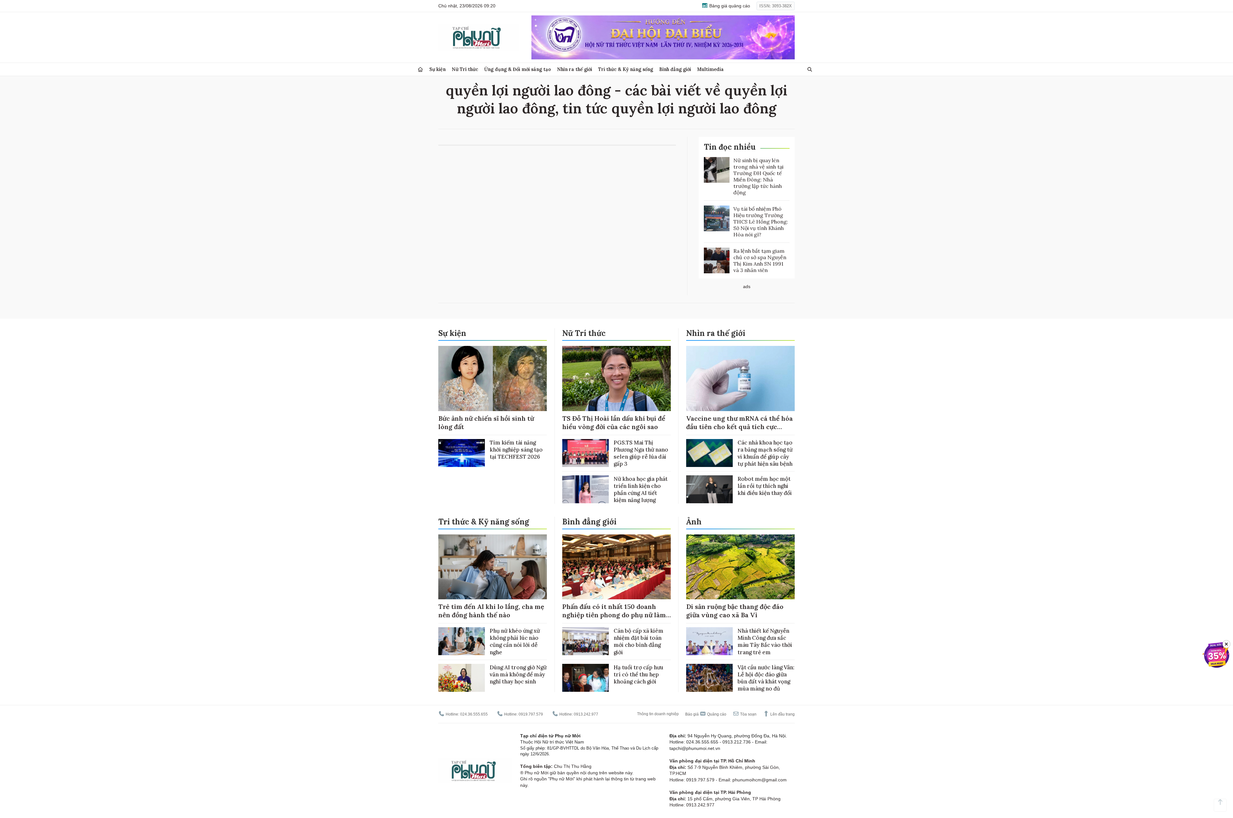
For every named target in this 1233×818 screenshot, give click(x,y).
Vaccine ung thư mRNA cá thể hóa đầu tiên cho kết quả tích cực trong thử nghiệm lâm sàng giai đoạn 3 (739, 430)
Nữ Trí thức (465, 69)
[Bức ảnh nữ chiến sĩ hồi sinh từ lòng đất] (492, 378)
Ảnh (694, 522)
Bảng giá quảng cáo (729, 5)
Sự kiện (437, 69)
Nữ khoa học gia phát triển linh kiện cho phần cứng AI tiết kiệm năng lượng (641, 489)
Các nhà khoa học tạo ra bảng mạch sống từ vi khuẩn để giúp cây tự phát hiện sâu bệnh (765, 453)
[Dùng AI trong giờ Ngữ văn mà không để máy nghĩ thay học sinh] (461, 678)
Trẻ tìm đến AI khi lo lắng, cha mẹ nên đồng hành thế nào (491, 611)
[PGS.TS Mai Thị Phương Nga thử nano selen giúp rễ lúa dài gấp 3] (585, 453)
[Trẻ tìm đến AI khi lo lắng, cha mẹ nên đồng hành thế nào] (492, 567)
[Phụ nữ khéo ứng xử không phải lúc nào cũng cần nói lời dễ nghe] (461, 641)
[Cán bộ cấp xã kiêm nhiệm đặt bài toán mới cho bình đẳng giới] (585, 641)
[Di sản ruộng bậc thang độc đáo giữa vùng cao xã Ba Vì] (740, 567)
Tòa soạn (747, 714)
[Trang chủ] (420, 69)
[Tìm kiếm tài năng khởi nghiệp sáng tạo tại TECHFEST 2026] (461, 453)
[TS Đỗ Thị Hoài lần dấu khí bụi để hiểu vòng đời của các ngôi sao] (616, 378)
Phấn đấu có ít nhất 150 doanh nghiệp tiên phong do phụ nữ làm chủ (614, 615)
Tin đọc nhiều (730, 147)
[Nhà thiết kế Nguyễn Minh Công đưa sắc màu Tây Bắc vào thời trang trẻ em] (709, 641)
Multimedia (710, 69)
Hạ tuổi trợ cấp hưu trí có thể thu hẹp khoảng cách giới (638, 674)
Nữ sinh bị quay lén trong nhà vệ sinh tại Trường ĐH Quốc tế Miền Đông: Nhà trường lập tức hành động (758, 176)
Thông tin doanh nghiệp (658, 714)
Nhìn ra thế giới (574, 69)
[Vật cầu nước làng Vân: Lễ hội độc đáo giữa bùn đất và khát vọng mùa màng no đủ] (709, 678)
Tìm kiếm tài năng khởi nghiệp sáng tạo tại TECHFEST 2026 (516, 449)
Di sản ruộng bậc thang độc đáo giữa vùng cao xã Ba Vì (734, 611)
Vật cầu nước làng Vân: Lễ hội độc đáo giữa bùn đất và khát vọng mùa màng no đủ (766, 678)
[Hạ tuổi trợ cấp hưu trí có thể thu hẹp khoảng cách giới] (585, 678)
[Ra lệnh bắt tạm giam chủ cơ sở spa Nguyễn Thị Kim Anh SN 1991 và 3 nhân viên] (717, 260)
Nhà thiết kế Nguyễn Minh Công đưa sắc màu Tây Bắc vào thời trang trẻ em (765, 641)
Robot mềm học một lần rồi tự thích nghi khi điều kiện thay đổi (765, 486)
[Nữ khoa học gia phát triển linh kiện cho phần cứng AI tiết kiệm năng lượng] (585, 489)
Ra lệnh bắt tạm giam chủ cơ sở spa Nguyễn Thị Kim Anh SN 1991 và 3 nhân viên (759, 260)
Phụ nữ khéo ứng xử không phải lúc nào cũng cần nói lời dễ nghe (515, 641)
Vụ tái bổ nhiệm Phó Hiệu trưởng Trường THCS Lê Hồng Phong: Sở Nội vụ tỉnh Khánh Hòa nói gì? (760, 222)
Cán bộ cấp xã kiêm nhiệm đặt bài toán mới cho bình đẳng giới (638, 641)
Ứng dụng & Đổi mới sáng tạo (517, 69)
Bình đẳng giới (675, 69)
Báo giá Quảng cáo (705, 714)
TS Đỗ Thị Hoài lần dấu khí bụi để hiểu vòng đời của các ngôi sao (613, 422)
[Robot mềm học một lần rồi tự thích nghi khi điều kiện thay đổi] (709, 489)
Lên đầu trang (782, 714)
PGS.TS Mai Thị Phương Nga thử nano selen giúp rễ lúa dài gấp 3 (641, 453)
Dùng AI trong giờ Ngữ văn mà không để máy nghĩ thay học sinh (518, 674)
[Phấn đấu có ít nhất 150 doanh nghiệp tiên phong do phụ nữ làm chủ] (616, 567)
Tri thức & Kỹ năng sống (625, 69)
